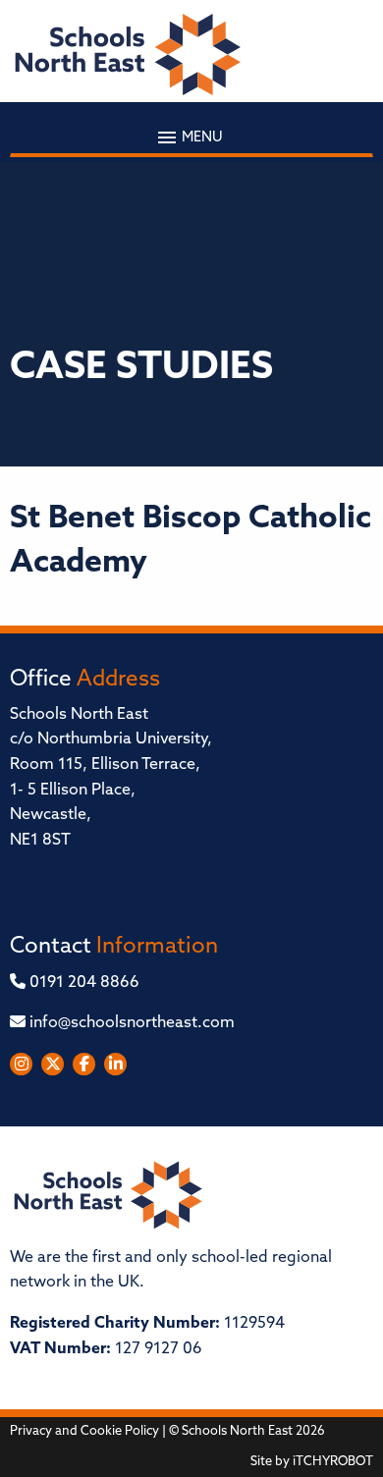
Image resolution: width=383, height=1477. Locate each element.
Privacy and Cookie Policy (84, 1431)
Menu (201, 137)
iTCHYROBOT (333, 1461)
